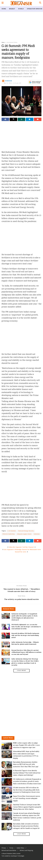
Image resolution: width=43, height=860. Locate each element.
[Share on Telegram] (29, 119)
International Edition (12, 42)
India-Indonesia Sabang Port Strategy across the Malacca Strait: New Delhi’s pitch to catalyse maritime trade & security (25, 662)
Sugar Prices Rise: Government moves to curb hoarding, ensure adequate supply (26, 798)
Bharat (12, 9)
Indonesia (37, 534)
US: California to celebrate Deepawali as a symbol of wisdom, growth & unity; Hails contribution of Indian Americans (27, 781)
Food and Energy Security (26, 531)
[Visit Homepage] (21, 3)
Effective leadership (9, 534)
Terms (11, 848)
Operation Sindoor (34, 9)
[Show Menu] (3, 3)
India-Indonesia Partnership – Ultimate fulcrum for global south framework (25, 643)
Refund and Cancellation (9, 851)
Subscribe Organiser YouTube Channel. (21, 547)
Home (4, 9)
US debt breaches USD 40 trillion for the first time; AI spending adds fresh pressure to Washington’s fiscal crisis (26, 790)
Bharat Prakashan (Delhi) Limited (11, 854)
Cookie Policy (20, 848)
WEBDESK (8, 81)
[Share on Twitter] (13, 119)
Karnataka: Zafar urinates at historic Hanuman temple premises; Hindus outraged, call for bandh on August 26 (26, 826)
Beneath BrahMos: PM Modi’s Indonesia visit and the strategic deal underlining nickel (25, 635)
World (21, 9)
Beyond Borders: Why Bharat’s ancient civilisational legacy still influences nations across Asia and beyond (26, 652)
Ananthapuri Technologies (17, 856)
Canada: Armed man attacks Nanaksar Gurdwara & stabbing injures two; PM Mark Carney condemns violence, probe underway (27, 816)
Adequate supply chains (24, 534)
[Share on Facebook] (5, 119)
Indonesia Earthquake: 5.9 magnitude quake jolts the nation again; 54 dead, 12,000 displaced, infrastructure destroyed (24, 617)
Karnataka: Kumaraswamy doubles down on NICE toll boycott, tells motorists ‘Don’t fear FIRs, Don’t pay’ (26, 764)
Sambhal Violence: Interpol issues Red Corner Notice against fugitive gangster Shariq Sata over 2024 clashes (27, 807)
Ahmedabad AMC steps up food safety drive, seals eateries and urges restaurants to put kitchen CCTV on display (26, 755)
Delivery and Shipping (26, 851)
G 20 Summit (12, 531)
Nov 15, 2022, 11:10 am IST (12, 83)
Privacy (4, 848)
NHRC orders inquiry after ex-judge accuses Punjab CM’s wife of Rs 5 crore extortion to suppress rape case (26, 745)
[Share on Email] (37, 119)
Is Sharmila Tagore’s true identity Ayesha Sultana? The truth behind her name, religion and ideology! (26, 773)
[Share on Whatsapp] (21, 119)
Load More (21, 671)
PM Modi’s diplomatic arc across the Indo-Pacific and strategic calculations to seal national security (26, 627)
